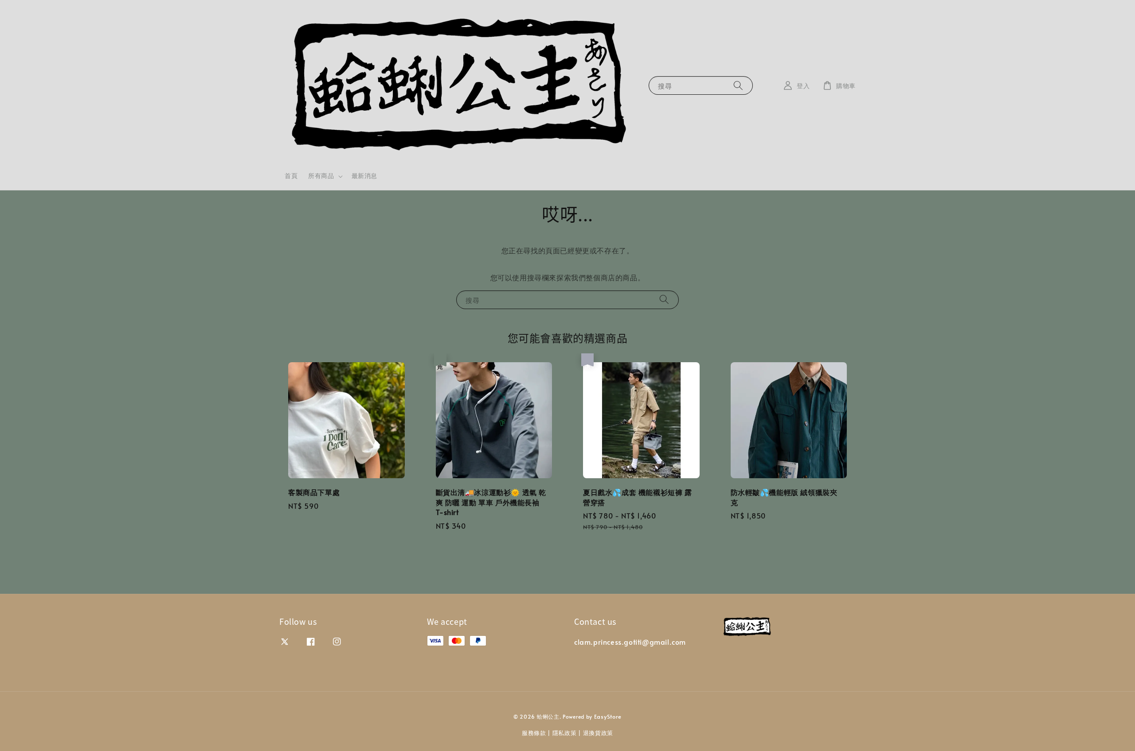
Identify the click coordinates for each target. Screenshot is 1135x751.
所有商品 (321, 176)
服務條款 (534, 733)
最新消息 (364, 175)
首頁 (291, 175)
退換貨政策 (598, 733)
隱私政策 (564, 733)
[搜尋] (738, 85)
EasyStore (608, 716)
